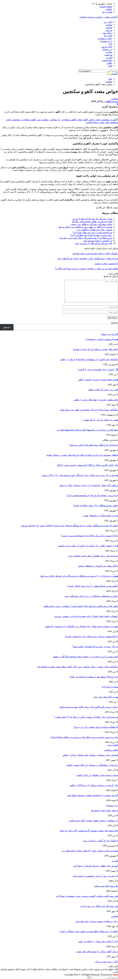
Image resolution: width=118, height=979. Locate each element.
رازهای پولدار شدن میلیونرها (104, 810)
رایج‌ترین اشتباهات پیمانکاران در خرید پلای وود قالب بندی (91, 596)
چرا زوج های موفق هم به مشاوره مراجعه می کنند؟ (93, 676)
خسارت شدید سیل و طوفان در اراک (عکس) (97, 775)
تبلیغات (108, 9)
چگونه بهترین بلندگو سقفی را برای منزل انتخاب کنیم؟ (92, 586)
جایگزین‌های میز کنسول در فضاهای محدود (98, 566)
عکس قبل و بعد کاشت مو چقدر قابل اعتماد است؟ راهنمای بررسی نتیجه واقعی (80, 606)
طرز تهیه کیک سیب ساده (106, 886)
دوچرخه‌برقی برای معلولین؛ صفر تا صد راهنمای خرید (93, 556)
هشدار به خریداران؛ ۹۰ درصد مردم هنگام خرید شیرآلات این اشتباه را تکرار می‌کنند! (79, 576)
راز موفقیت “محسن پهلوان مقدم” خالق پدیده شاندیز (93, 820)
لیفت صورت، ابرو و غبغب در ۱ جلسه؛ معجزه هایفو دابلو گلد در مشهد (85, 656)
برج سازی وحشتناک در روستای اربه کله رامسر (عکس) (92, 765)
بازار (110, 44)
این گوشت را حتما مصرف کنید (97, 240)
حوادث (109, 52)
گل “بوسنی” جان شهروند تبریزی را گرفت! (98, 369)
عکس (109, 63)
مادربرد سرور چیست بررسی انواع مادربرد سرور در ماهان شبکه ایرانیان (84, 737)
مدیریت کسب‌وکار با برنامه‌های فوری (100, 515)
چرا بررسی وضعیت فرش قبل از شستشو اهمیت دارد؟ (92, 495)
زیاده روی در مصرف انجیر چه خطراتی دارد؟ (91, 235)
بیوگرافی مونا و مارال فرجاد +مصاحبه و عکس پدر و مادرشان (89, 409)
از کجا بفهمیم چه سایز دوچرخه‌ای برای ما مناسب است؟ (91, 636)
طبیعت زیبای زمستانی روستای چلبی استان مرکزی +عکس (90, 755)
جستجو (114, 322)
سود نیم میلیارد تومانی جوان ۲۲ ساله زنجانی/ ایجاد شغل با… (89, 850)
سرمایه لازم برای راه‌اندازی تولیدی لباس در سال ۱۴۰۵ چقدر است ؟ (86, 717)
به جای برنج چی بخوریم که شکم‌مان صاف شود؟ (95, 646)
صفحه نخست (105, 6)
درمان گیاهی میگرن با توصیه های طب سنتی (97, 951)
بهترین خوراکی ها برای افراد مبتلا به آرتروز (92, 218)
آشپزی (109, 57)
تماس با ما (107, 12)
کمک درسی (112, 745)
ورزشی (108, 30)
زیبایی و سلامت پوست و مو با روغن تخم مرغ (97, 921)
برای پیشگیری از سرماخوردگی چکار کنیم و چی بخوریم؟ (85, 238)
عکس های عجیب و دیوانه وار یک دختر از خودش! (95, 349)
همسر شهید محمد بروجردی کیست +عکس (98, 379)
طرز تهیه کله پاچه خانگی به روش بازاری (99, 906)
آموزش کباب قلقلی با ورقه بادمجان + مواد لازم (95, 866)
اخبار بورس (106, 46)
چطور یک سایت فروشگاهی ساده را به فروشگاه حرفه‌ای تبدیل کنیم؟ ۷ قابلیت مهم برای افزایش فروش (69, 525)
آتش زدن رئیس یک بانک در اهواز (103, 389)
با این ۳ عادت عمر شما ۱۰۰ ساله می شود (98, 941)
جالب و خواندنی (104, 38)
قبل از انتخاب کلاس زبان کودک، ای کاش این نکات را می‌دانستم (88, 545)
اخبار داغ (108, 35)
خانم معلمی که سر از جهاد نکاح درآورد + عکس (96, 399)
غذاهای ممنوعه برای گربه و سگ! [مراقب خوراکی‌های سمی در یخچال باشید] (82, 455)
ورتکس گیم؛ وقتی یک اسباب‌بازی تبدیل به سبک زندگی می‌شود (88, 485)
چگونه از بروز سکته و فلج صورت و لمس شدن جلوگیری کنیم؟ (88, 931)
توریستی (108, 55)
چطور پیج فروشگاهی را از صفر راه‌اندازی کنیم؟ (95, 505)
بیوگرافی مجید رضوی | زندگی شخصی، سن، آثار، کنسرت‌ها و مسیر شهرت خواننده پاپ (77, 666)
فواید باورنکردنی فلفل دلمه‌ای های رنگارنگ (92, 221)
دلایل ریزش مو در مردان (106, 961)
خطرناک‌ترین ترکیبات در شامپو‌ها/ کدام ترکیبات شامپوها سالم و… (87, 430)
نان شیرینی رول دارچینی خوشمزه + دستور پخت (95, 876)
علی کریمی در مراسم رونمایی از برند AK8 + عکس (94, 785)
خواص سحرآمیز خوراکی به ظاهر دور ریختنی (91, 224)
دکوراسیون (107, 60)
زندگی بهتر (107, 33)
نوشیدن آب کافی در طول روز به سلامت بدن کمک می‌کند (85, 227)
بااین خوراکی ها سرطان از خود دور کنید (93, 243)
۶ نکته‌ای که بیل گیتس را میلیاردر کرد (100, 840)
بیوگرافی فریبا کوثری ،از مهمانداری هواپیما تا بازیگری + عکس (89, 359)
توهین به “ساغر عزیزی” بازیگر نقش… (100, 420)
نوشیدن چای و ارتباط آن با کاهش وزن (94, 229)
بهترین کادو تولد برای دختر (105, 697)
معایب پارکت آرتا (110, 687)
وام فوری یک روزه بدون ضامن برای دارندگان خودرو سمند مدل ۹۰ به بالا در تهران (79, 475)
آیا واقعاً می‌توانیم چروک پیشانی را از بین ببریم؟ (96, 727)
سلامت (108, 24)
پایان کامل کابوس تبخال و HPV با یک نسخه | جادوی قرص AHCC (87, 465)
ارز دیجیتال (107, 49)
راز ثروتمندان (106, 41)
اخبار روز (108, 22)
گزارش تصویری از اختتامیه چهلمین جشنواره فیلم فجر (92, 795)
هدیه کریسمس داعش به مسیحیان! (101, 339)
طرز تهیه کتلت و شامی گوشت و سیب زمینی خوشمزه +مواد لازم (87, 896)
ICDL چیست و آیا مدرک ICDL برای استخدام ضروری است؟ (89, 535)
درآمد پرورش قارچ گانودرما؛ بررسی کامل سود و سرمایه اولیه (88, 707)
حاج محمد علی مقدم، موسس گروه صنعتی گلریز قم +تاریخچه (89, 830)
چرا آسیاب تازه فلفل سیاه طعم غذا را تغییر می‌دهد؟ (93, 445)
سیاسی (108, 27)
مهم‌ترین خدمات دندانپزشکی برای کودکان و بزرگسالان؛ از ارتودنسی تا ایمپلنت (81, 626)
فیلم (110, 65)
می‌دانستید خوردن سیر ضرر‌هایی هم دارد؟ (92, 232)
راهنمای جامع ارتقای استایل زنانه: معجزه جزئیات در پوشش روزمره (86, 616)
